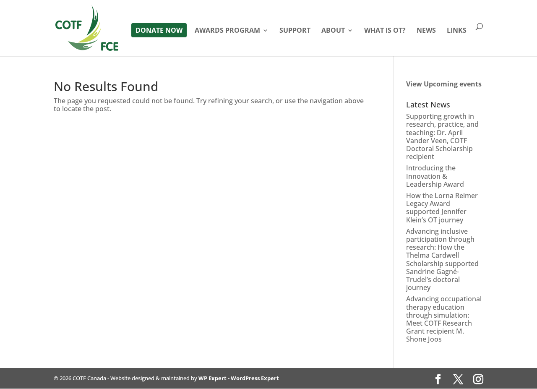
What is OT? (385, 31)
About (333, 31)
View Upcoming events (444, 84)
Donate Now (159, 30)
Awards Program (227, 31)
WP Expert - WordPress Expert (238, 378)
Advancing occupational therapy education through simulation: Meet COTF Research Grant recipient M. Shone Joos (444, 319)
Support (294, 31)
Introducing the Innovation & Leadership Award (435, 175)
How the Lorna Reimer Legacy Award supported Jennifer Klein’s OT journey (442, 208)
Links (457, 31)
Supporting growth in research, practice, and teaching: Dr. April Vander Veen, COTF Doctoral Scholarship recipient (442, 136)
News (426, 31)
